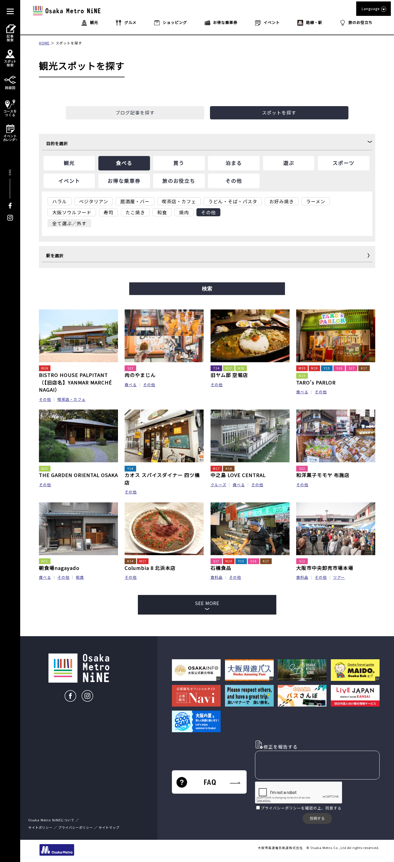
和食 (80, 577)
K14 (229, 468)
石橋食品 (221, 567)
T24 (216, 368)
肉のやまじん (140, 374)
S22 (130, 368)
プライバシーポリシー (281, 808)
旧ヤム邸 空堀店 (229, 374)
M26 (44, 368)
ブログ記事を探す (135, 112)
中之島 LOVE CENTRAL (238, 475)
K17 (364, 368)
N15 (302, 375)
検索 (207, 289)
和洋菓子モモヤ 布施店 (323, 475)
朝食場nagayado (59, 567)
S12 (302, 561)
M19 (314, 368)
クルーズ (218, 484)
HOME (44, 42)
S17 (352, 368)
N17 (228, 368)
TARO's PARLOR (316, 382)
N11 (44, 561)
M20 (302, 368)
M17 (216, 468)
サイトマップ (109, 827)
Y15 (327, 368)
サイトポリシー (40, 827)
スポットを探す (69, 42)
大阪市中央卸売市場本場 (324, 567)
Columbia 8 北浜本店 (150, 567)
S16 (339, 368)
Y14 (130, 468)
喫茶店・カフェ (71, 399)
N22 (44, 468)
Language (371, 8)
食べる (131, 384)
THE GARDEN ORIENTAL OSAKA (78, 475)
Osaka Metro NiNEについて (51, 820)
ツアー (339, 577)
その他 (45, 399)
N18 (241, 368)
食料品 (217, 577)
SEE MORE (207, 603)
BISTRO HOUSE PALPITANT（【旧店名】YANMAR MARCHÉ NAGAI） (75, 382)
